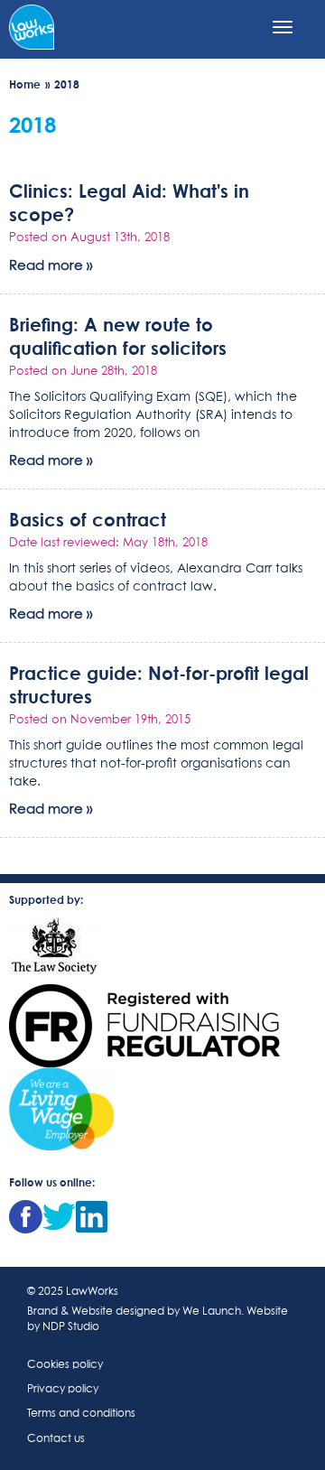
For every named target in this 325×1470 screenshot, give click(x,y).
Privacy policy (62, 1389)
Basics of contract (87, 519)
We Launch (211, 1312)
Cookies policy (65, 1365)
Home (25, 84)
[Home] (31, 25)
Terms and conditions (81, 1414)
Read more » (50, 266)
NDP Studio (70, 1327)
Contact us (56, 1439)
